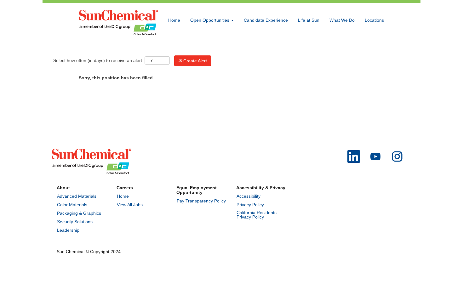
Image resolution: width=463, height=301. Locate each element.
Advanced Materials (76, 196)
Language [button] (343, 48)
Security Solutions (75, 221)
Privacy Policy (250, 204)
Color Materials (72, 204)
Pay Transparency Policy (201, 200)
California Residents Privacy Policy (257, 214)
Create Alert (194, 60)
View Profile (372, 48)
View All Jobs (130, 204)
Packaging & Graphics (79, 213)
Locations (374, 20)
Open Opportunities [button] (210, 20)
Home (174, 20)
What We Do (342, 20)
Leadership (68, 230)
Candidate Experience (266, 20)
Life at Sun (308, 20)
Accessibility (248, 196)
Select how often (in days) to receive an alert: (98, 60)
